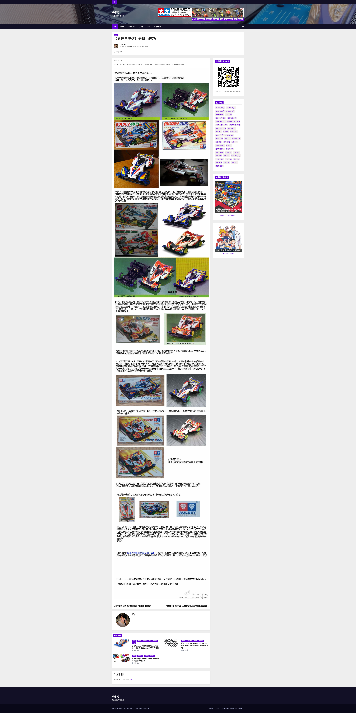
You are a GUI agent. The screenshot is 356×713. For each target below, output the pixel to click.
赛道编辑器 (157, 27)
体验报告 (220, 111)
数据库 (195, 640)
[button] (243, 27)
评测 (134, 643)
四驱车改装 (209, 19)
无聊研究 (240, 19)
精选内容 (155, 640)
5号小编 (136, 650)
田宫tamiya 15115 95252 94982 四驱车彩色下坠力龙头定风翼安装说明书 (194, 645)
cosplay (220, 108)
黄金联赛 (220, 166)
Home (211, 708)
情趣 (227, 139)
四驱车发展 (220, 121)
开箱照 (141, 27)
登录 (130, 679)
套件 (225, 132)
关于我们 (217, 708)
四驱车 (122, 27)
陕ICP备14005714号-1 (118, 708)
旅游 (234, 142)
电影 (226, 156)
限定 (234, 163)
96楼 (115, 12)
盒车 (150, 640)
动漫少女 (230, 111)
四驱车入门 (220, 118)
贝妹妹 (124, 44)
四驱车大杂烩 (201, 19)
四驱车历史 (232, 118)
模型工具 (219, 152)
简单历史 (235, 156)
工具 (148, 27)
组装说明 (220, 159)
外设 (218, 132)
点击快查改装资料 (228, 254)
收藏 (218, 142)
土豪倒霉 (231, 128)
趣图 (222, 19)
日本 (229, 145)
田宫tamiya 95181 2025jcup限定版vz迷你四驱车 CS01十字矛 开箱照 (145, 647)
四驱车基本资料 (228, 19)
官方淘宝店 (146, 708)
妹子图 (219, 135)
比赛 (236, 152)
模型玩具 (145, 640)
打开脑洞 (236, 139)
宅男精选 (229, 135)
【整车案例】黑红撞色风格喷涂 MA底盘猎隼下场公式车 (186, 606)
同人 (229, 115)
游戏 (219, 156)
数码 (235, 19)
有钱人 (229, 149)
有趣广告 (220, 149)
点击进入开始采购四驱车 (228, 215)
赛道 (236, 159)
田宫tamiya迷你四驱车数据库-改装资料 (231, 708)
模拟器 (228, 152)
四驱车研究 (216, 19)
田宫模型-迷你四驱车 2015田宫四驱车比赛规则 (133, 606)
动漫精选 (220, 115)
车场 (227, 163)
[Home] (115, 26)
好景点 (234, 132)
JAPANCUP (230, 108)
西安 (229, 159)
